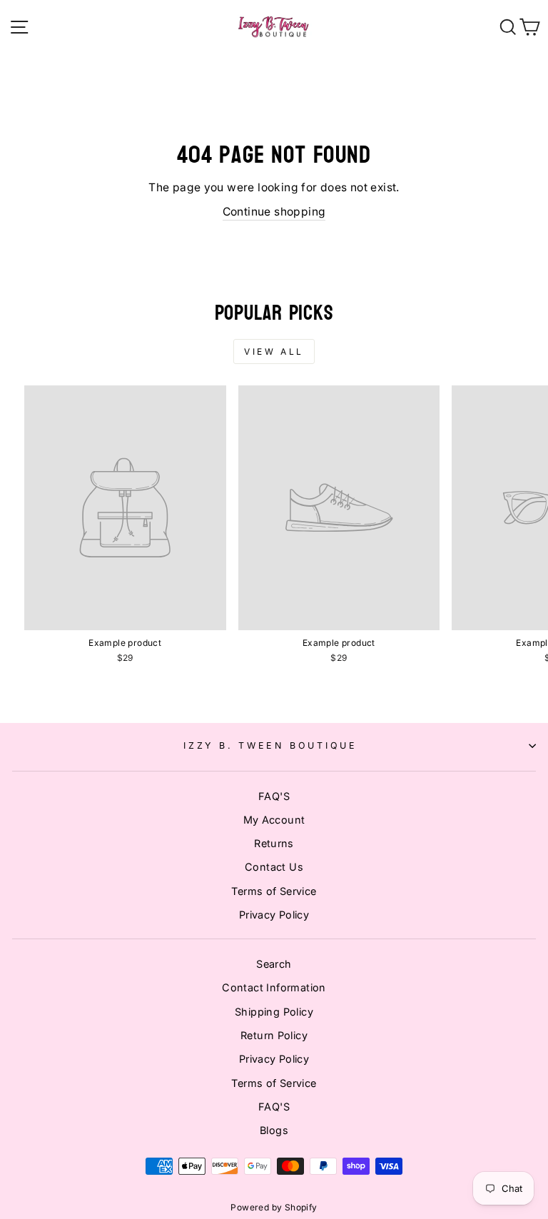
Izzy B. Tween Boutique (270, 745)
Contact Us (274, 867)
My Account (274, 820)
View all (274, 351)
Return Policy (274, 1035)
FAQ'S (274, 796)
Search (273, 964)
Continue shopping (274, 211)
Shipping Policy (274, 1012)
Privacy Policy (274, 915)
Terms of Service (273, 891)
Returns (274, 843)
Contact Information (273, 987)
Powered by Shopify (273, 1207)
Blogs (274, 1130)
